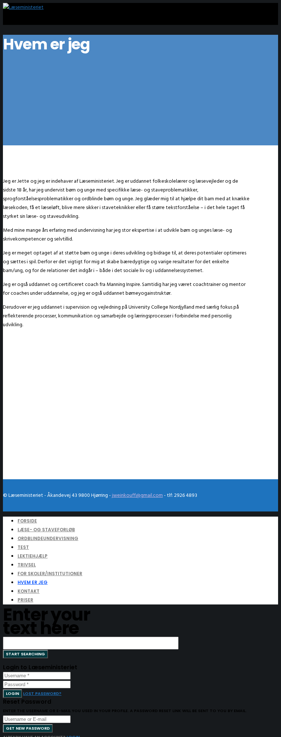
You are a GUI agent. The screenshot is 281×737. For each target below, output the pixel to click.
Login (12, 693)
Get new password (28, 728)
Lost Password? (42, 693)
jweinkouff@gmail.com (137, 495)
